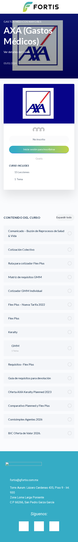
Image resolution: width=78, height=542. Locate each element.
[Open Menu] (6, 6)
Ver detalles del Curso (17, 52)
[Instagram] (24, 526)
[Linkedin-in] (39, 526)
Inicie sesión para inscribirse (39, 149)
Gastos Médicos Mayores (22, 21)
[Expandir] (8, 345)
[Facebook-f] (54, 526)
